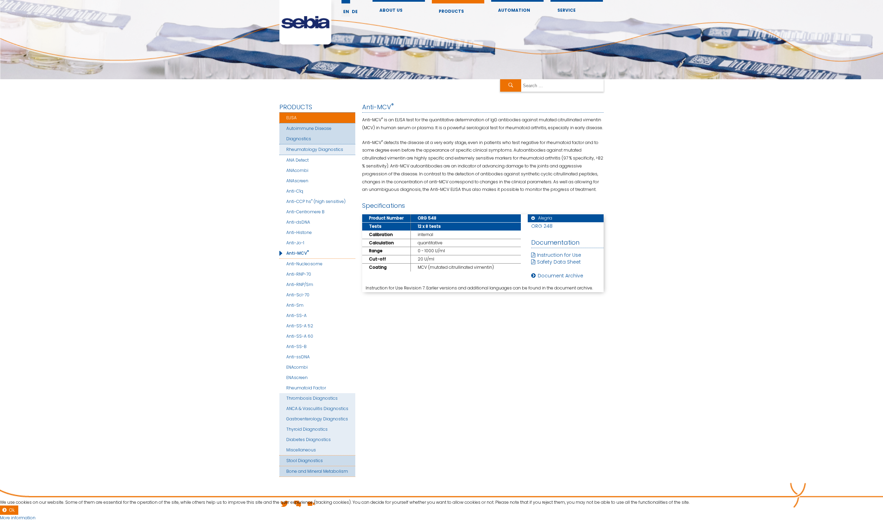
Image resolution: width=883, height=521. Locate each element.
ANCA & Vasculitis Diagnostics (317, 408)
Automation (514, 10)
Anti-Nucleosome (304, 264)
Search (510, 85)
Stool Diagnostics (304, 460)
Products (451, 11)
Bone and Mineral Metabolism (317, 471)
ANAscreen (297, 181)
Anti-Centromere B (305, 212)
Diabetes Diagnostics (308, 439)
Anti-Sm (295, 305)
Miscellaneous (301, 450)
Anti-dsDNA (298, 222)
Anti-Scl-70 (297, 295)
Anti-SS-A (296, 315)
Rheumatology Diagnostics (314, 149)
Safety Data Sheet (559, 261)
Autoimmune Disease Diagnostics (308, 133)
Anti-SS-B (296, 346)
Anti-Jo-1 (295, 243)
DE (355, 11)
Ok (12, 510)
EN (346, 11)
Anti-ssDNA (298, 357)
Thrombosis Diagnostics (312, 398)
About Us (391, 10)
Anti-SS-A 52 (299, 326)
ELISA (291, 118)
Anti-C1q (294, 191)
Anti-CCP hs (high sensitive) (316, 201)
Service (566, 10)
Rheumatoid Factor (306, 388)
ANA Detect (297, 160)
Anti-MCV (297, 252)
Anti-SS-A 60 (299, 336)
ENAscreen (297, 377)
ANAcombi (297, 170)
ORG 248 (542, 226)
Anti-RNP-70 (298, 274)
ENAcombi (297, 367)
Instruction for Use (559, 255)
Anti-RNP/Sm (299, 284)
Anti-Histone (299, 232)
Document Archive (560, 275)
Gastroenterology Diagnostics (317, 419)
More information (18, 518)
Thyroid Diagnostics (307, 429)
